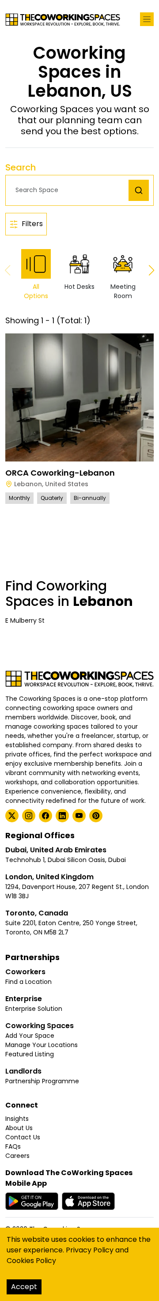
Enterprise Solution (33, 1008)
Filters (32, 224)
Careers (17, 1155)
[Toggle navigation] (147, 19)
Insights (17, 1118)
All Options (36, 291)
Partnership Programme (42, 1081)
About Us (19, 1127)
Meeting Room (123, 291)
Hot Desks (79, 286)
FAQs (13, 1146)
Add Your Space (29, 1035)
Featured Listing (29, 1054)
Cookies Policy (31, 1261)
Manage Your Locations (41, 1044)
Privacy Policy (90, 1250)
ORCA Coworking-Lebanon (60, 472)
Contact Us (22, 1137)
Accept (24, 1287)
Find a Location (28, 981)
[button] (69, 190)
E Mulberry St (25, 620)
